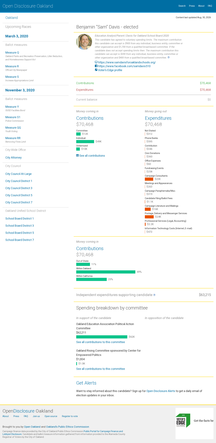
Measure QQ (13, 129)
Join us (36, 416)
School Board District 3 (19, 225)
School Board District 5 (19, 232)
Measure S (19, 78)
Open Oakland (32, 426)
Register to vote (70, 416)
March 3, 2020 (16, 36)
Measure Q (34, 56)
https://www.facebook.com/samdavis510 (124, 66)
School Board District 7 (19, 240)
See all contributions (92, 155)
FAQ (210, 6)
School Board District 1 (19, 218)
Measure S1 (14, 118)
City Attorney (13, 157)
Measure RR (15, 139)
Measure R (16, 68)
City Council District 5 (18, 195)
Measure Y (15, 108)
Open (28, 411)
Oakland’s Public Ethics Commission (67, 426)
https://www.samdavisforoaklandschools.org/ (126, 62)
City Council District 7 (18, 202)
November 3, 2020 (20, 90)
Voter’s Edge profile (109, 70)
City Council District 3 (18, 188)
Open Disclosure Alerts (160, 391)
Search (182, 6)
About (201, 6)
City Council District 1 (18, 181)
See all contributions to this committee (100, 342)
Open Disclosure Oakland (28, 6)
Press (192, 6)
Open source (51, 416)
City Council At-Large (18, 173)
